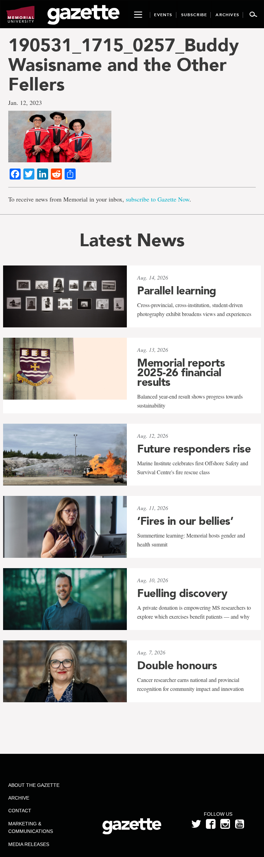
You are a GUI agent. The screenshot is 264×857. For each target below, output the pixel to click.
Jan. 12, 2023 (25, 102)
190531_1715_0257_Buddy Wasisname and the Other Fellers (123, 64)
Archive (18, 798)
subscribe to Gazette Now (157, 199)
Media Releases (28, 844)
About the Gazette (33, 785)
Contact (19, 810)
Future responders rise (194, 449)
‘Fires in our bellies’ (185, 521)
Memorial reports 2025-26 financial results (181, 372)
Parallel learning (176, 290)
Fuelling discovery (182, 593)
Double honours (177, 665)
